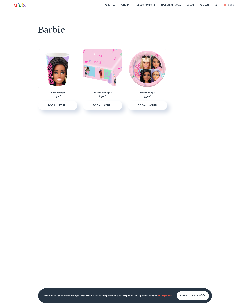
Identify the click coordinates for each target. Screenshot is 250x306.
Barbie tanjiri (147, 92)
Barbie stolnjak (102, 92)
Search (216, 5)
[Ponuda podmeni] (130, 5)
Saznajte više (165, 296)
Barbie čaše (58, 92)
